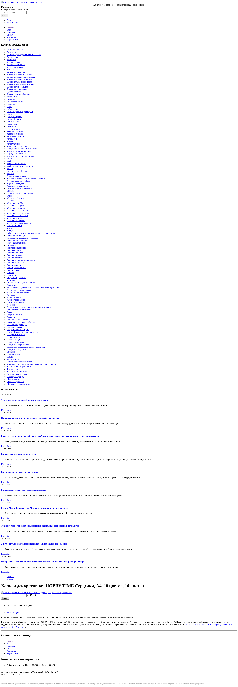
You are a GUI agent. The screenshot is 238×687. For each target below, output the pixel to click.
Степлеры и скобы (15, 327)
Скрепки (11, 317)
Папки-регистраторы (16, 267)
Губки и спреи (13, 109)
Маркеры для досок (16, 208)
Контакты (11, 37)
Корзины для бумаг (16, 183)
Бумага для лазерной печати (20, 82)
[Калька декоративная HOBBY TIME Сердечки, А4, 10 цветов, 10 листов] (36, 592)
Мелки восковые (14, 225)
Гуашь (9, 106)
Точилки (11, 352)
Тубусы (10, 357)
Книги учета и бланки (17, 171)
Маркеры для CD (15, 203)
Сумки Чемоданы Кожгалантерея (22, 332)
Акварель (11, 52)
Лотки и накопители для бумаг (21, 193)
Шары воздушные (15, 381)
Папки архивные (15, 250)
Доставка (11, 32)
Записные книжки (15, 136)
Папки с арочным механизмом (21, 260)
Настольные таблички (17, 240)
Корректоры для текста (17, 186)
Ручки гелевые (14, 297)
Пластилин (12, 275)
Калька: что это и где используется (18, 454)
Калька (10, 141)
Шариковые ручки (15, 379)
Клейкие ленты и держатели (20, 166)
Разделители (12, 285)
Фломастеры (12, 369)
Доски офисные (14, 124)
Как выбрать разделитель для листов (20, 472)
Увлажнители (13, 359)
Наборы (10, 230)
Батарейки (11, 59)
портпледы (12, 280)
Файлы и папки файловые (19, 367)
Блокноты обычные (16, 64)
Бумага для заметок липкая (19, 74)
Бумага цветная (14, 92)
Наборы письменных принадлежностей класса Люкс (31, 233)
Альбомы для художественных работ (24, 54)
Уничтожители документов (19, 362)
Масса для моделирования (19, 223)
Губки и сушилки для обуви (20, 111)
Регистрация (12, 22)
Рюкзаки (11, 305)
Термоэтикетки (14, 337)
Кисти (10, 158)
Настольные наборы (16, 235)
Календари (12, 139)
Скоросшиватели (15, 314)
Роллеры (11, 295)
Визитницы (12, 97)
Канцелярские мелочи (17, 146)
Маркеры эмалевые (16, 220)
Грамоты (11, 104)
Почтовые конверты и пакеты (21, 282)
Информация (13, 612)
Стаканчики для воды (17, 324)
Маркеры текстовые (16, 218)
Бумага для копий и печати (19, 79)
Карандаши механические (19, 151)
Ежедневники (13, 129)
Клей (9, 161)
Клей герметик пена (16, 163)
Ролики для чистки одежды (19, 290)
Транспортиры (13, 354)
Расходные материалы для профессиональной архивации (33, 287)
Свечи (10, 312)
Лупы (9, 196)
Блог (9, 30)
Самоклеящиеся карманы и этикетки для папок (29, 307)
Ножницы (11, 245)
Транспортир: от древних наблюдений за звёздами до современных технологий (40, 526)
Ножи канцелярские (16, 243)
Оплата (10, 35)
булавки (10, 69)
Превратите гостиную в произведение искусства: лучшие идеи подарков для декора (42, 562)
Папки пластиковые (16, 258)
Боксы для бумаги (15, 67)
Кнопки (10, 173)
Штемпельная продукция (18, 384)
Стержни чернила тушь (18, 329)
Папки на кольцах (15, 255)
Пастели (10, 272)
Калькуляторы (13, 144)
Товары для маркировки (18, 344)
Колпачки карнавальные (18, 176)
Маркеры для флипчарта (18, 210)
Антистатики (13, 57)
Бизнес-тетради (14, 62)
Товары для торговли (17, 349)
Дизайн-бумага (14, 119)
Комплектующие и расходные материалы (26, 178)
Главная (10, 27)
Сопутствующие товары (18, 319)
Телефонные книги (16, 334)
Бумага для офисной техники (20, 84)
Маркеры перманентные (18, 213)
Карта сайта (12, 40)
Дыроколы (12, 126)
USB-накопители (15, 49)
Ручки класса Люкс (16, 300)
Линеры (10, 191)
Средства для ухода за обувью (21, 322)
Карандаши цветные (16, 153)
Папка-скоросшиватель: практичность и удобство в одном (30, 418)
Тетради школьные (15, 342)
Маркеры (11, 201)
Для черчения (13, 121)
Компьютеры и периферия (19, 181)
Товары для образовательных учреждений (26, 347)
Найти (4, 15)
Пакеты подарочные (16, 248)
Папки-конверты (14, 265)
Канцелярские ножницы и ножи (22, 149)
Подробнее (6, 410)
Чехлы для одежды (15, 376)
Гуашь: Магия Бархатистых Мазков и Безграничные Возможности (34, 508)
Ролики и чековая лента (18, 292)
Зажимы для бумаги (16, 131)
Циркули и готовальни (17, 374)
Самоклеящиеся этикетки (19, 310)
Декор (9, 114)
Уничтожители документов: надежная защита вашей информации (34, 544)
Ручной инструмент (16, 302)
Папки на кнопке (15, 253)
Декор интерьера (14, 116)
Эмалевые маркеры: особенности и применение (25, 400)
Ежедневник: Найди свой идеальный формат (23, 490)
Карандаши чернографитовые (21, 156)
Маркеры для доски (16, 206)
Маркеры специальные (17, 215)
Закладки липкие (15, 134)
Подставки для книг (16, 277)
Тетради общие (14, 339)
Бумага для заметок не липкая (21, 77)
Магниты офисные (15, 198)
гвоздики (11, 99)
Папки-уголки (13, 270)
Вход (9, 20)
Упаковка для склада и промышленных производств (31, 364)
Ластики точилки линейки (19, 188)
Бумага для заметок (16, 72)
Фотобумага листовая (17, 371)
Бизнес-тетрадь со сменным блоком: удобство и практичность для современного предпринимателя (50, 436)
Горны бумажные (15, 101)
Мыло (9, 228)
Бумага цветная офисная (18, 94)
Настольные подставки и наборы (22, 238)
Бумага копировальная (17, 87)
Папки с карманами (16, 262)
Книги (10, 168)
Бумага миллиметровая (17, 89)
